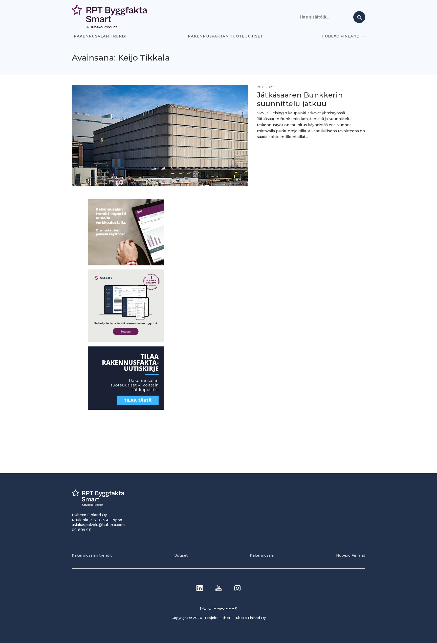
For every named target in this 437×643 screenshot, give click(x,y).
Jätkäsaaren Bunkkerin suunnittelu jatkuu (300, 99)
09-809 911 (82, 530)
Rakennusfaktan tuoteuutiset (225, 36)
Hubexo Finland (341, 36)
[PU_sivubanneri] (126, 264)
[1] (126, 408)
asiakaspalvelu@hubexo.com (98, 524)
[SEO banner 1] (126, 341)
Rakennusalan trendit (101, 36)
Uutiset (181, 555)
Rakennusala (262, 555)
